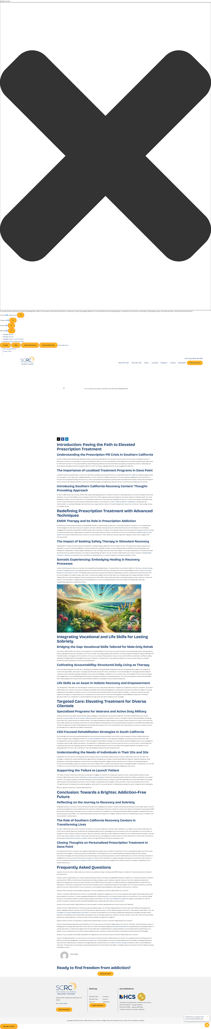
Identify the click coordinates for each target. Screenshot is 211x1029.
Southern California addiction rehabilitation (123, 502)
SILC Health (63, 1003)
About (146, 363)
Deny (16, 345)
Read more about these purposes (13, 341)
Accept (5, 345)
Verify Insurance (194, 363)
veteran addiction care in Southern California (77, 718)
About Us (92, 1002)
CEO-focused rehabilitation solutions (96, 738)
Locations (155, 363)
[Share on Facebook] (62, 439)
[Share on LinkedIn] (66, 439)
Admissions (182, 363)
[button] (105, 156)
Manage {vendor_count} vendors (13, 339)
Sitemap (115, 1020)
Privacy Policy (7, 351)
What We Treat (124, 363)
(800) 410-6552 (197, 358)
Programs (163, 363)
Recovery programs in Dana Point (85, 860)
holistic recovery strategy (119, 943)
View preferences (30, 345)
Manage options (8, 334)
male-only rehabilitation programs (116, 898)
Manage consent (9, 1026)
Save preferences (48, 345)
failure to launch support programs (93, 777)
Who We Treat (136, 363)
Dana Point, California (131, 475)
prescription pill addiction (120, 926)
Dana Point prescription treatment (77, 838)
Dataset (141, 1020)
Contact (173, 363)
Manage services (8, 337)
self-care (94, 940)
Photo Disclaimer (133, 1020)
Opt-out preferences (9, 349)
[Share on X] (58, 439)
